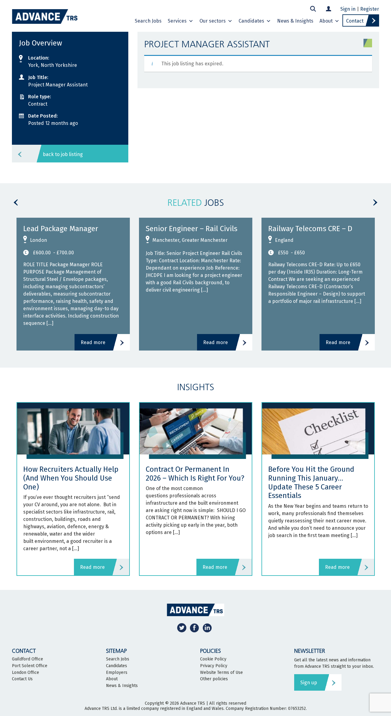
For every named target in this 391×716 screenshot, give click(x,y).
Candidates (251, 21)
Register (369, 9)
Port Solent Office (29, 665)
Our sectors (212, 21)
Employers (116, 672)
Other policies (214, 679)
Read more (93, 342)
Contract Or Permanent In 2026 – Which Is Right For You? (195, 473)
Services (177, 21)
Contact (355, 21)
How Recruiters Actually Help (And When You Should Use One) (71, 478)
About (326, 21)
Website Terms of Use (221, 672)
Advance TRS (192, 703)
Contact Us (22, 679)
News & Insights (295, 21)
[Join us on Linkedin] (207, 627)
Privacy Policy (213, 665)
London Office (25, 672)
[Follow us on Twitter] (181, 627)
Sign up (308, 682)
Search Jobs (148, 21)
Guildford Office (27, 659)
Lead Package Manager (60, 228)
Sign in (348, 9)
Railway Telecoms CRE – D (310, 228)
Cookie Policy (213, 659)
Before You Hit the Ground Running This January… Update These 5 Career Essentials (311, 482)
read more (92, 567)
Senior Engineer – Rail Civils (191, 228)
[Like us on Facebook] (194, 627)
